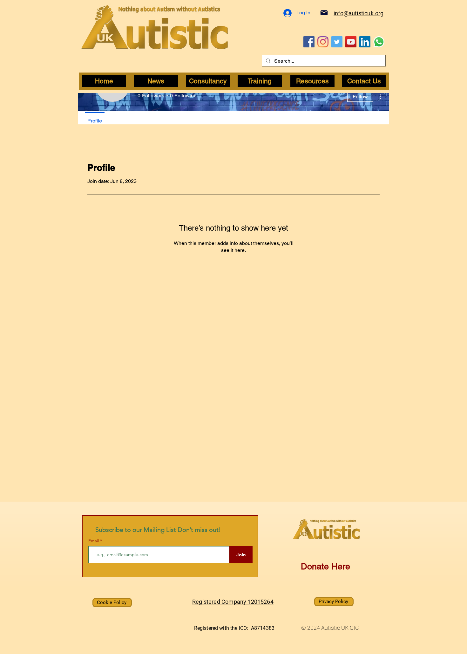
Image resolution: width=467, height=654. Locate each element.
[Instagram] (322, 41)
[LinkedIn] (364, 41)
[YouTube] (350, 41)
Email (94, 541)
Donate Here (325, 566)
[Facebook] (309, 41)
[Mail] (324, 13)
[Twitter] (336, 41)
